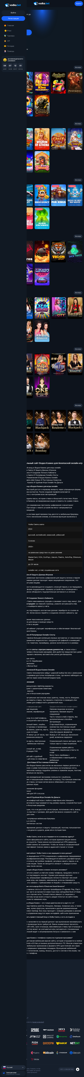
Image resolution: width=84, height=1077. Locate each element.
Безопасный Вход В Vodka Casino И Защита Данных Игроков (31, 470)
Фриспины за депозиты (11, 985)
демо (42, 88)
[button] (13, 1067)
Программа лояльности (11, 976)
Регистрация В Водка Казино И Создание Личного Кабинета (31, 473)
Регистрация (13, 18)
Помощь (10, 51)
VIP (8, 41)
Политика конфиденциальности (14, 1003)
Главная (10, 25)
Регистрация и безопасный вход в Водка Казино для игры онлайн (33, 468)
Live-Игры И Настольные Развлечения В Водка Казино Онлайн (32, 478)
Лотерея (10, 46)
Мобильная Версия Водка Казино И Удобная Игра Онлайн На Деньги (34, 482)
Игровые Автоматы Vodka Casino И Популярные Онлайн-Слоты (32, 475)
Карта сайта (7, 1006)
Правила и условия (10, 997)
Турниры (10, 36)
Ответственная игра (10, 1000)
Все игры (78, 67)
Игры (8, 31)
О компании (7, 974)
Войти (78, 4)
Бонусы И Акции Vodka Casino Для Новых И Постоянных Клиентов (33, 480)
